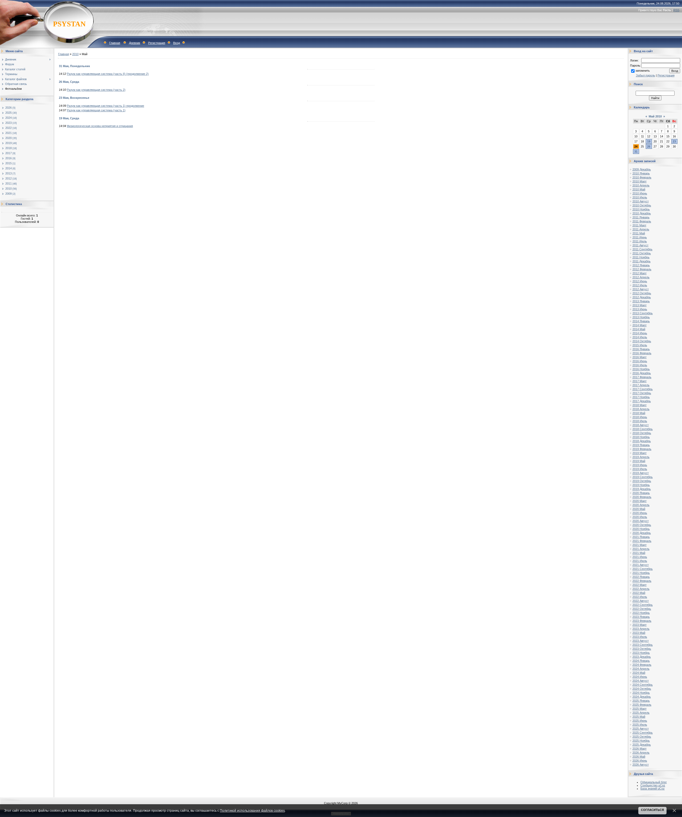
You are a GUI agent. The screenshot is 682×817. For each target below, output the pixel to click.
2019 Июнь (639, 465)
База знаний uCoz (652, 788)
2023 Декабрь (641, 656)
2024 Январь (641, 660)
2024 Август (640, 680)
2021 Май (638, 552)
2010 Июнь (639, 193)
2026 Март (639, 748)
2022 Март (639, 584)
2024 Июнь (639, 676)
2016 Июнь (639, 361)
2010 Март (639, 181)
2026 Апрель (640, 752)
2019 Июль (639, 469)
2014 (8, 168)
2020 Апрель (640, 504)
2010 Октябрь (641, 205)
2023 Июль (639, 636)
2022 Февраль (641, 580)
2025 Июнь (639, 720)
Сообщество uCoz (652, 785)
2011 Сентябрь (642, 249)
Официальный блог (653, 782)
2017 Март (639, 381)
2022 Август (640, 600)
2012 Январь (641, 265)
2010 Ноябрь (641, 209)
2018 (8, 148)
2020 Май (638, 508)
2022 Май (638, 592)
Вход (176, 42)
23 (674, 141)
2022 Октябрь (641, 608)
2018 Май (638, 413)
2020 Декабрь (641, 532)
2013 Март (639, 305)
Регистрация (156, 42)
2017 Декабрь (641, 401)
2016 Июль (639, 365)
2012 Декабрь (641, 297)
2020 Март (639, 501)
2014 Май (638, 329)
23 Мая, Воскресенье (74, 97)
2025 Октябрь (641, 736)
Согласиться (652, 809)
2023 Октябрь (641, 648)
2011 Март (639, 225)
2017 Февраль (641, 377)
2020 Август (640, 520)
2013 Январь (641, 301)
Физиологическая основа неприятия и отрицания (100, 126)
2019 (8, 143)
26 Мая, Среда (69, 81)
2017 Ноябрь (641, 397)
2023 (8, 122)
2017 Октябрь (641, 393)
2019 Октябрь (641, 481)
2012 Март (639, 273)
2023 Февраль (641, 620)
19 (648, 141)
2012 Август (640, 289)
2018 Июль (639, 421)
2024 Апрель (640, 668)
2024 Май (638, 672)
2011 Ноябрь (640, 257)
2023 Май (638, 632)
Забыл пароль (645, 75)
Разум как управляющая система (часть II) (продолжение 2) (108, 73)
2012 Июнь (639, 281)
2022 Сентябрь (642, 604)
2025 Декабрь (641, 744)
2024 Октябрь (641, 688)
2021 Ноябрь (641, 572)
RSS (676, 10)
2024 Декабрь (641, 696)
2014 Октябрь (641, 341)
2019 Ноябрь (641, 485)
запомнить (642, 70)
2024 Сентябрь (642, 684)
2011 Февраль (641, 221)
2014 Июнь (639, 333)
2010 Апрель (640, 185)
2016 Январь (641, 349)
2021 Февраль (641, 540)
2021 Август (640, 564)
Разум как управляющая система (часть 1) (96, 110)
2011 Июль (639, 241)
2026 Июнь (639, 760)
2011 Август (640, 245)
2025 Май (638, 716)
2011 (8, 183)
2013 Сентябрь (642, 313)
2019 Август (640, 473)
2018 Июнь (639, 417)
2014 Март (639, 325)
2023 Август (640, 640)
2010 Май (638, 189)
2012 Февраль (641, 269)
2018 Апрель (640, 409)
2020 (8, 138)
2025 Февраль (641, 704)
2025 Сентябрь (642, 732)
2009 (8, 193)
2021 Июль (639, 560)
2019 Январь (641, 445)
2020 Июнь (639, 512)
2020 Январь (641, 493)
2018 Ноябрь (641, 437)
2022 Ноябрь (641, 612)
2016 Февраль (641, 353)
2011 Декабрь (641, 261)
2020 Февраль (641, 497)
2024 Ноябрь (641, 692)
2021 (8, 132)
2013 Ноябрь (641, 317)
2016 (8, 158)
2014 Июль (639, 337)
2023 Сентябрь (642, 644)
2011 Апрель (640, 229)
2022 (8, 127)
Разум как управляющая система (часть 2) (96, 89)
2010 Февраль (641, 177)
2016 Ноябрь (641, 369)
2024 (8, 117)
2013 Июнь (639, 309)
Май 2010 (655, 116)
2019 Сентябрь (642, 477)
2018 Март (639, 405)
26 (648, 146)
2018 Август (640, 425)
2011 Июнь (639, 237)
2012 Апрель (640, 277)
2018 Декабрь (641, 441)
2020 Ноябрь (641, 528)
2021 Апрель (640, 548)
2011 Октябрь (641, 253)
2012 (8, 178)
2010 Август (640, 201)
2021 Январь (641, 536)
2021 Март (639, 544)
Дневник (134, 42)
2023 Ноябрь (641, 652)
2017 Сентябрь (642, 389)
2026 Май (638, 756)
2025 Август (640, 728)
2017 (8, 153)
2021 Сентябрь (642, 568)
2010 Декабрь (641, 213)
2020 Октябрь (641, 524)
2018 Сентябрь (642, 429)
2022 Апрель (640, 588)
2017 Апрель (640, 385)
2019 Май (638, 461)
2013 (8, 173)
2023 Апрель (640, 628)
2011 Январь (640, 217)
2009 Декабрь (641, 169)
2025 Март (639, 708)
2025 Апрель (640, 712)
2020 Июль (639, 516)
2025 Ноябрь (641, 740)
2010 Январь (641, 173)
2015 (8, 163)
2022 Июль (639, 596)
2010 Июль (639, 197)
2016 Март (639, 357)
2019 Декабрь (641, 489)
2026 (8, 107)
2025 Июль (639, 724)
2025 (8, 112)
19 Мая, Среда (69, 118)
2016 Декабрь (641, 373)
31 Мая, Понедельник (74, 66)
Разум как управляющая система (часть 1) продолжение (105, 105)
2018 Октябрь (641, 433)
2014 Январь (641, 321)
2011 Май (638, 233)
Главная (114, 42)
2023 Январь (641, 616)
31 (636, 151)
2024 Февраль (641, 664)
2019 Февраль (641, 449)
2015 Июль (639, 345)
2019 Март (639, 453)
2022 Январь (641, 576)
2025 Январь (641, 700)
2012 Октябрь (641, 293)
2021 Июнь (639, 556)
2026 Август (640, 764)
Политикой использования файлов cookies (252, 810)
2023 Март (639, 624)
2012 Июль (639, 285)
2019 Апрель (640, 457)
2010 (8, 188)
